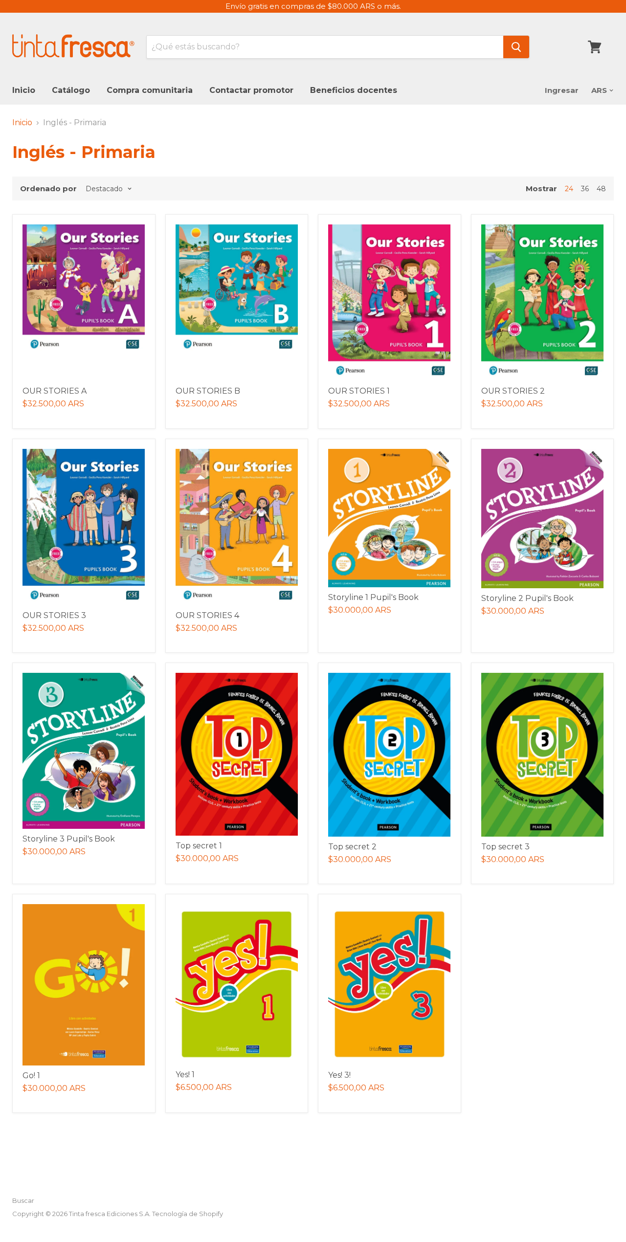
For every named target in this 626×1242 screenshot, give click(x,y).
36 (585, 188)
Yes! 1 (185, 1074)
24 (569, 188)
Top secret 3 (505, 846)
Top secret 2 (352, 846)
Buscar (23, 1200)
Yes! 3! (339, 1075)
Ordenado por (48, 188)
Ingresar (562, 90)
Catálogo (71, 90)
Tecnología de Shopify (187, 1214)
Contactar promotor (251, 90)
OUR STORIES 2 (513, 391)
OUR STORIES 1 (359, 391)
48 (601, 188)
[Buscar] (516, 47)
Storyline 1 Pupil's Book (373, 597)
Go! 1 (31, 1075)
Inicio (23, 90)
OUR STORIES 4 (207, 615)
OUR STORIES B (208, 391)
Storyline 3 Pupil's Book (68, 838)
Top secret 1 (199, 845)
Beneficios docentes (353, 90)
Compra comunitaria (150, 90)
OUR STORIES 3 (54, 615)
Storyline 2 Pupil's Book (527, 598)
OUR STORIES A (54, 391)
